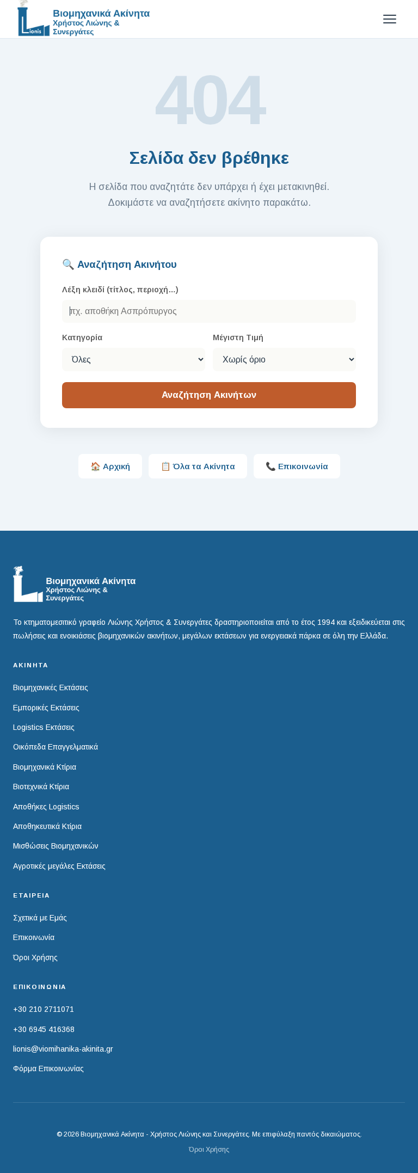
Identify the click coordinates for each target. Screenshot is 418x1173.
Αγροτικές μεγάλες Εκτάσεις (59, 866)
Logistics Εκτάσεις (44, 727)
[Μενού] (390, 19)
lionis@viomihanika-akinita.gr (63, 1049)
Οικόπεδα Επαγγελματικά (55, 746)
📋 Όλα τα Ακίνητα (198, 466)
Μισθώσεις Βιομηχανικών (56, 846)
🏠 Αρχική (110, 466)
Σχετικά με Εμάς (40, 917)
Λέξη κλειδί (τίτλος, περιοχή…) (120, 289)
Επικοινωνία (33, 937)
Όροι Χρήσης (35, 957)
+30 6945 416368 (44, 1029)
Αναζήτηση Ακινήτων (209, 395)
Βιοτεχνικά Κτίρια (41, 786)
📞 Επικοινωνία (297, 466)
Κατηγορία (82, 337)
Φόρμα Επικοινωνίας (48, 1068)
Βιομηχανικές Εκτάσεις (50, 687)
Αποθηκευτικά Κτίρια (47, 826)
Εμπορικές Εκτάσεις (46, 707)
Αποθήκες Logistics (46, 806)
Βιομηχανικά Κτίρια (44, 767)
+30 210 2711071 (43, 1009)
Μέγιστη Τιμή (238, 337)
